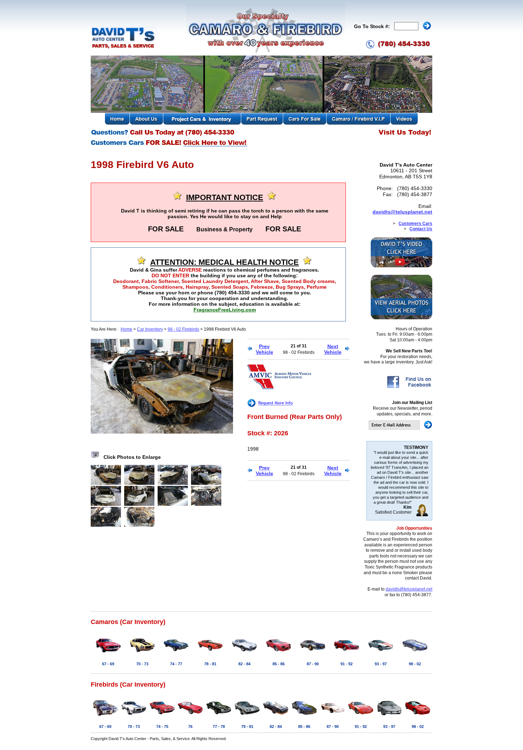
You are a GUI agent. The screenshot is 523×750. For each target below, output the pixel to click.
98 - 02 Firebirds (183, 329)
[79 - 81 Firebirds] (247, 716)
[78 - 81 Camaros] (210, 653)
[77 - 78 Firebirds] (218, 716)
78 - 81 (210, 664)
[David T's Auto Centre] (124, 48)
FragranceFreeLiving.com (225, 310)
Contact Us (421, 228)
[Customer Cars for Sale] (169, 146)
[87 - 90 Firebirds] (332, 716)
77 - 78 (219, 726)
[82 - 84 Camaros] (244, 653)
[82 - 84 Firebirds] (275, 716)
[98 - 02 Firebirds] (417, 716)
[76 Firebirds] (190, 716)
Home (126, 329)
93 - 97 (381, 664)
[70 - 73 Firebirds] (133, 716)
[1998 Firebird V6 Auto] (162, 432)
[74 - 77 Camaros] (176, 653)
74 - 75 (162, 726)
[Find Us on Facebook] (409, 387)
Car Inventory (150, 329)
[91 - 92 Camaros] (346, 653)
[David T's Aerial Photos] (401, 317)
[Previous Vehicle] (249, 349)
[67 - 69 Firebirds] (105, 716)
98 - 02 (415, 664)
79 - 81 (247, 726)
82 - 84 (244, 664)
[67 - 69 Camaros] (108, 653)
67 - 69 (108, 664)
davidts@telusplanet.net (402, 212)
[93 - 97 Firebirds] (389, 716)
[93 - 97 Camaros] (380, 653)
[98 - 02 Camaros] (414, 653)
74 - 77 (176, 664)
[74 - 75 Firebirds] (162, 716)
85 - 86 (279, 664)
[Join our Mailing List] (400, 428)
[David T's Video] (401, 265)
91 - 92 (346, 664)
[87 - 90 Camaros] (312, 653)
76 (190, 726)
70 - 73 (142, 664)
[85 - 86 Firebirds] (304, 716)
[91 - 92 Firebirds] (360, 716)
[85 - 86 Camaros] (278, 653)
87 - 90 (313, 664)
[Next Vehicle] (347, 349)
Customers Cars (415, 223)
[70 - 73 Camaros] (142, 653)
